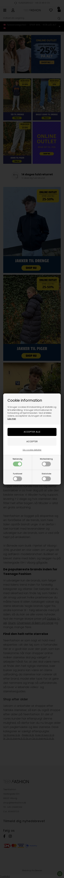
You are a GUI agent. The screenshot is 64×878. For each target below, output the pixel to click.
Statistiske (46, 473)
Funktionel (17, 473)
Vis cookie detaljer (32, 449)
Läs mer (12, 418)
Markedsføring (46, 459)
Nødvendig (17, 459)
